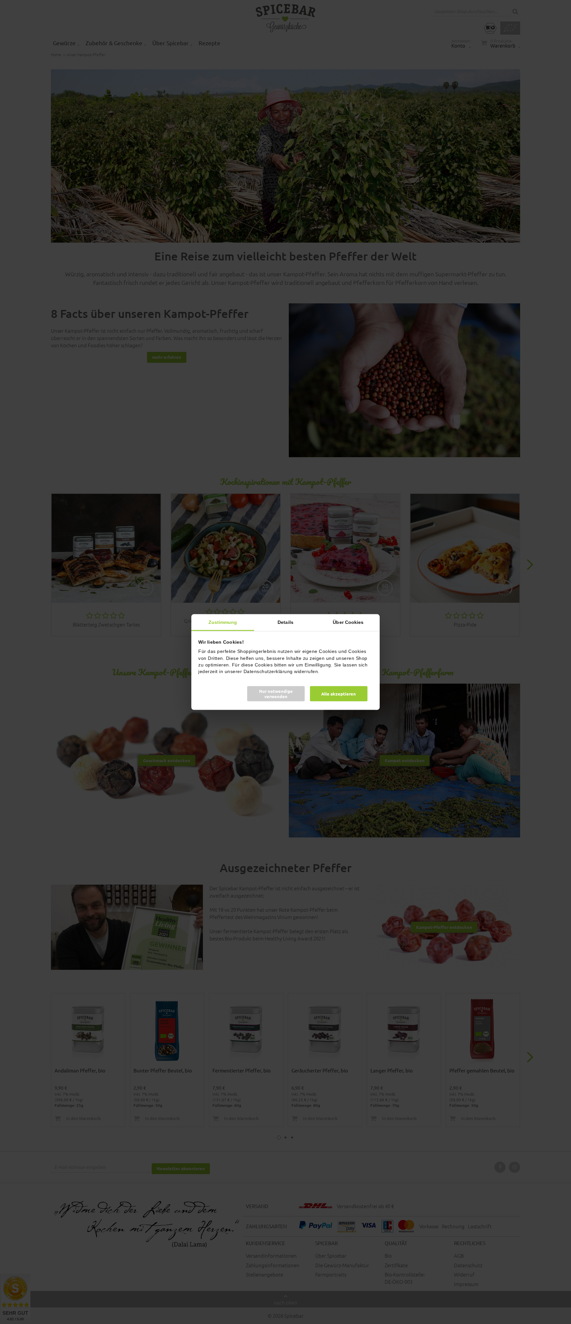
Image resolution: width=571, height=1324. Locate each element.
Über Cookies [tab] (348, 622)
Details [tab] (285, 622)
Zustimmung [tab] (223, 622)
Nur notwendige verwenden (276, 693)
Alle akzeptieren (338, 693)
